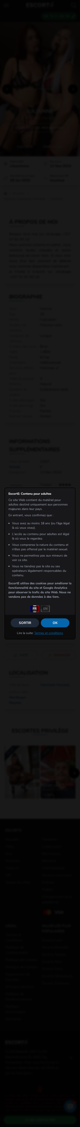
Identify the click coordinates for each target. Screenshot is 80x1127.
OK (55, 623)
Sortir (25, 623)
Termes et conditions (48, 633)
